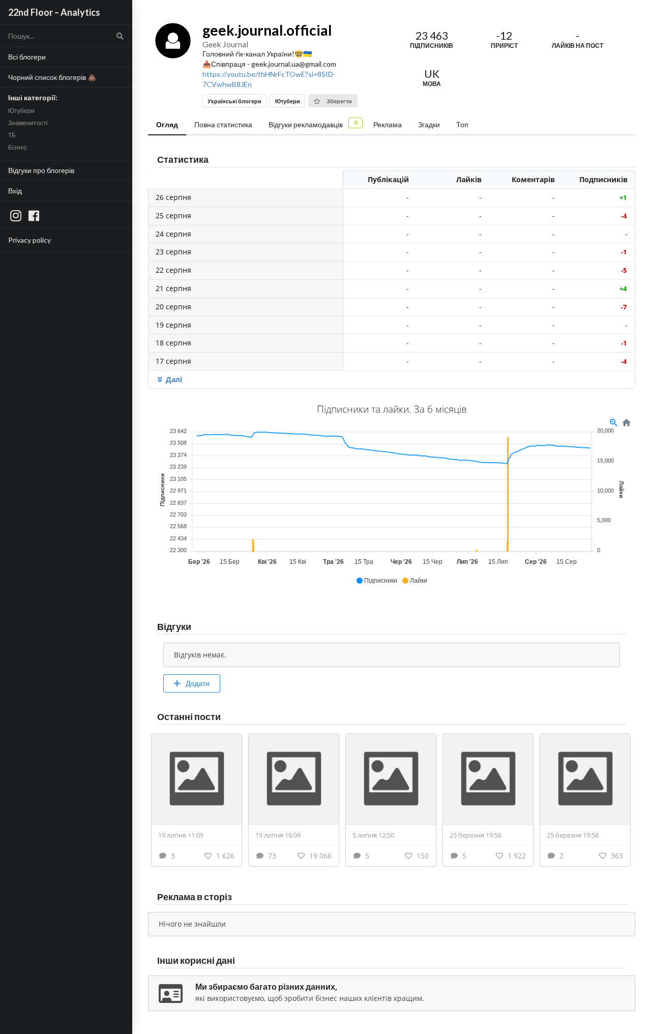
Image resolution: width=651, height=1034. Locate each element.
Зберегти (339, 101)
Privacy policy (29, 240)
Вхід (15, 190)
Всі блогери (27, 56)
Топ (462, 124)
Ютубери (21, 110)
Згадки (429, 124)
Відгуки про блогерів (41, 170)
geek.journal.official (267, 30)
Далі (174, 379)
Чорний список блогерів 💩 (52, 77)
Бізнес (17, 147)
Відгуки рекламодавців (313, 124)
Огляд (167, 124)
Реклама (387, 124)
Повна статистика (223, 124)
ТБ (12, 135)
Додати (197, 683)
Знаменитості (28, 123)
